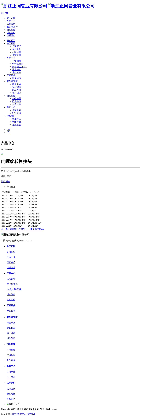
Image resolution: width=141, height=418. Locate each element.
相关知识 (16, 93)
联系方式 (16, 119)
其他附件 (16, 72)
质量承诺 (16, 84)
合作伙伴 (16, 104)
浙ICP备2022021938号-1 (23, 414)
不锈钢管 (16, 61)
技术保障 (16, 101)
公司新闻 (16, 110)
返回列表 (5, 181)
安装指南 (16, 87)
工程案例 (11, 24)
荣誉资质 (16, 55)
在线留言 (16, 124)
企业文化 (16, 49)
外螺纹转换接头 (13, 229)
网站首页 (11, 40)
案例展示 (16, 78)
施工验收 (16, 90)
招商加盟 (11, 29)
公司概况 (16, 46)
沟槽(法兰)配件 (19, 66)
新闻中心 (11, 32)
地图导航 (16, 122)
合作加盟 (16, 98)
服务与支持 (12, 27)
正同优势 (16, 52)
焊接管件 (16, 69)
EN (6, 13)
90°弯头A (35, 229)
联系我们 (11, 35)
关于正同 (11, 18)
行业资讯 (16, 113)
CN (2, 13)
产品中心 (11, 21)
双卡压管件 (17, 64)
